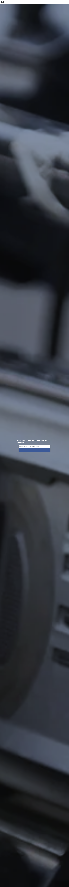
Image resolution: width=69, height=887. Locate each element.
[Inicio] (3, 2)
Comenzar (34, 450)
